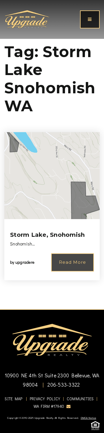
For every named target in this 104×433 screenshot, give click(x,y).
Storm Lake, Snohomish (47, 234)
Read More (72, 262)
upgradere (24, 262)
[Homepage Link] (27, 18)
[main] (52, 154)
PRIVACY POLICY (45, 398)
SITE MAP (13, 398)
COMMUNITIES (80, 398)
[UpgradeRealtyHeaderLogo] (52, 339)
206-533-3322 (63, 384)
